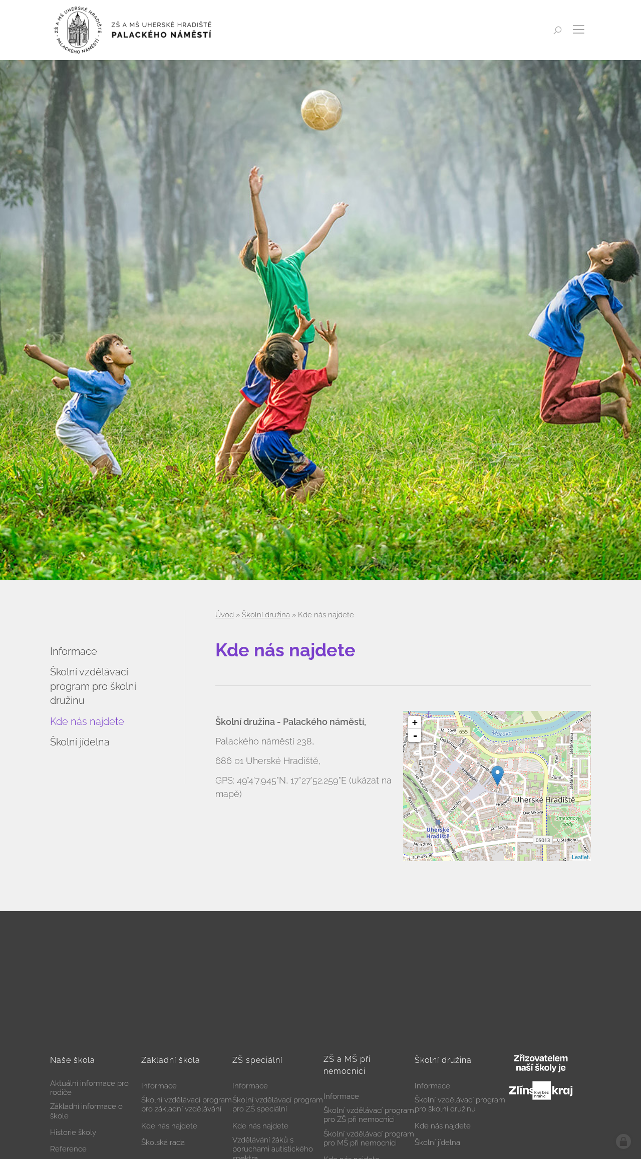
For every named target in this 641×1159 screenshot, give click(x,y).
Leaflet (580, 857)
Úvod (224, 614)
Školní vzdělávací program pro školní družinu (93, 686)
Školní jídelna (80, 742)
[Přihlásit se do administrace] (623, 1141)
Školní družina (266, 614)
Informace (73, 651)
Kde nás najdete (87, 721)
